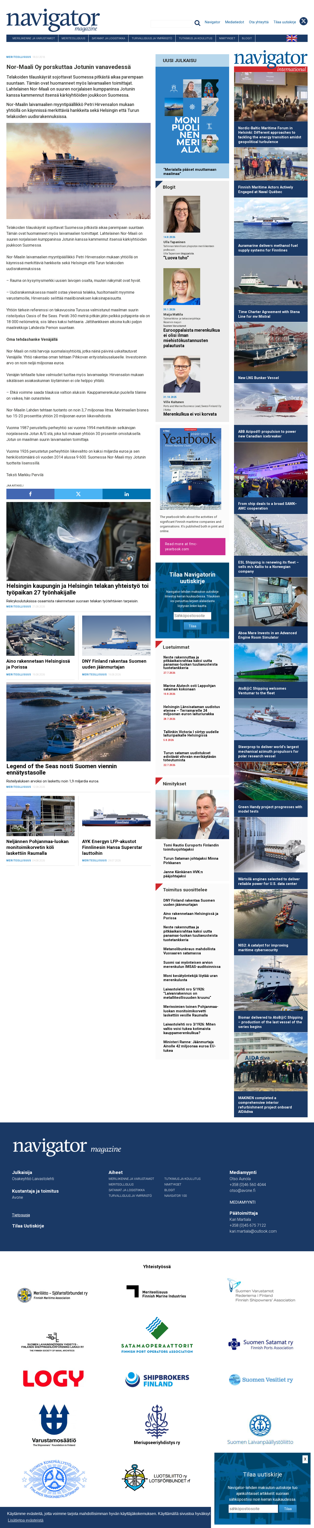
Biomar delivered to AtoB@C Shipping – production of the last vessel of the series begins (270, 1022)
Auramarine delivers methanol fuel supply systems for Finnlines (268, 248)
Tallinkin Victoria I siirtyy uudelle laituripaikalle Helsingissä (191, 734)
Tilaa (192, 626)
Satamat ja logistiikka (108, 38)
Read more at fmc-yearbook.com (181, 546)
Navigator (212, 22)
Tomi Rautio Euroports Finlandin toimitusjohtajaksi (191, 847)
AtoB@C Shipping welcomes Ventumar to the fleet (262, 690)
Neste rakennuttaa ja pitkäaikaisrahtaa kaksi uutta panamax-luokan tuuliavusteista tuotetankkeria (190, 662)
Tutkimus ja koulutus (195, 38)
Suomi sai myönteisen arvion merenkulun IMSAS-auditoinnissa (192, 965)
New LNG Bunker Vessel (258, 378)
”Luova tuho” (176, 257)
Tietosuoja (21, 1215)
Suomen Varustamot (174, 326)
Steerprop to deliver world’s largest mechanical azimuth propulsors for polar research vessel (268, 751)
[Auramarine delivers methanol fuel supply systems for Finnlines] (271, 219)
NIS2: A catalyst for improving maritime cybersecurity (263, 947)
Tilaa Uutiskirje (28, 1226)
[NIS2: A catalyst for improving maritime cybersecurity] (271, 914)
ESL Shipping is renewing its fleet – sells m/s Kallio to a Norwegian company (268, 567)
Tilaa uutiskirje (285, 22)
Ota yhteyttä (259, 22)
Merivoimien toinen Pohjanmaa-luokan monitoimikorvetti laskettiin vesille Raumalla (190, 1011)
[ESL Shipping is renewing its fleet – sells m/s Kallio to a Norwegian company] (271, 535)
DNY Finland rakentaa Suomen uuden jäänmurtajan (189, 902)
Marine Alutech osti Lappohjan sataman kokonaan (189, 687)
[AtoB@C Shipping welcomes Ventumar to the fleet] (271, 663)
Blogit (247, 38)
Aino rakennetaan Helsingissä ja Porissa (190, 916)
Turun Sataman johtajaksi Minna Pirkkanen (190, 860)
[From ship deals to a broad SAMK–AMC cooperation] (271, 470)
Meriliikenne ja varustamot (34, 38)
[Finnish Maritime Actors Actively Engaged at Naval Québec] (271, 164)
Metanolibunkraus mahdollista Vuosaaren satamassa (189, 951)
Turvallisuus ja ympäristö (152, 38)
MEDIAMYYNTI (243, 1202)
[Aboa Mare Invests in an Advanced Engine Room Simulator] (271, 602)
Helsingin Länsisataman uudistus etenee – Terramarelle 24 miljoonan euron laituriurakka (191, 710)
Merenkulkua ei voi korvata (190, 414)
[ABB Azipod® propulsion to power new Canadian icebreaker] (271, 405)
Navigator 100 (20, 45)
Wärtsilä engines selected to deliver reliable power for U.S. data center (269, 881)
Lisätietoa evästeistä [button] (25, 1520)
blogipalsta (187, 253)
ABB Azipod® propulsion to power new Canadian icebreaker (267, 434)
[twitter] (78, 494)
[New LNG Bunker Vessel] (271, 347)
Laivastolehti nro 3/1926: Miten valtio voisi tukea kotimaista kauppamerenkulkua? (189, 1028)
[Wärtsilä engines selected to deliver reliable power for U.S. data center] (271, 845)
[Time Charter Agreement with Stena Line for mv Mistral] (271, 281)
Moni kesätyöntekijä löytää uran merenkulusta (190, 978)
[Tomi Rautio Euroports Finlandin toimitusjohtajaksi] (192, 815)
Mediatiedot (234, 22)
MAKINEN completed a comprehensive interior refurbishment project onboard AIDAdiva (265, 1105)
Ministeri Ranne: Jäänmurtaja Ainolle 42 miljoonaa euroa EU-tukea (189, 1046)
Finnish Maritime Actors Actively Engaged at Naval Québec (265, 189)
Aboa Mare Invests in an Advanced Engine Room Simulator (267, 635)
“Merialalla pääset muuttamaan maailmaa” (189, 172)
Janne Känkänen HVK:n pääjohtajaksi (183, 874)
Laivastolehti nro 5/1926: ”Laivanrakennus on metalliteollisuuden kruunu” (187, 993)
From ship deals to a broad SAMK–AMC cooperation (267, 506)
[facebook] (30, 494)
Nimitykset (227, 38)
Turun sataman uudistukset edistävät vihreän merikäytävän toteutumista (189, 756)
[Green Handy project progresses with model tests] (271, 782)
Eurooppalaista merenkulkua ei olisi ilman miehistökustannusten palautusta (191, 338)
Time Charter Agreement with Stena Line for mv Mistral (269, 314)
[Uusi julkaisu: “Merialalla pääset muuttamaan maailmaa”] (192, 116)
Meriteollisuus (73, 38)
